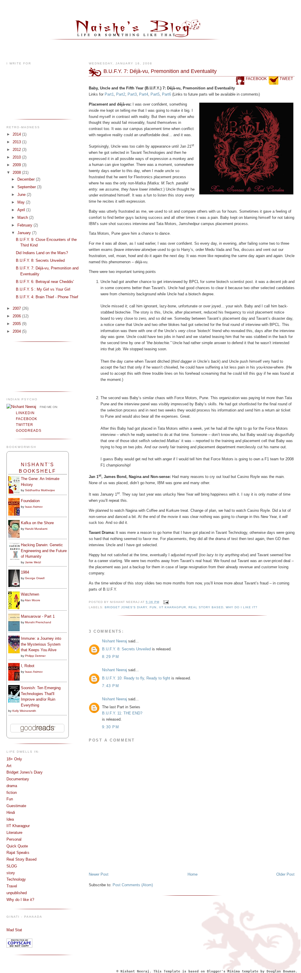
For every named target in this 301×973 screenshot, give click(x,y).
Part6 (166, 94)
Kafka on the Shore (37, 523)
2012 (17, 149)
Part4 (143, 94)
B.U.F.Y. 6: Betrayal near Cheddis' (45, 281)
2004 (17, 331)
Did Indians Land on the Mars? (42, 253)
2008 (17, 172)
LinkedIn (25, 413)
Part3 (132, 94)
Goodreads (28, 431)
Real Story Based (21, 859)
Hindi (10, 812)
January (24, 233)
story (10, 873)
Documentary (17, 779)
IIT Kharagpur (18, 826)
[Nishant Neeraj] (21, 406)
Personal (13, 839)
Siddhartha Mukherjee (40, 490)
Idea (10, 819)
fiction (11, 792)
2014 (17, 134)
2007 (17, 308)
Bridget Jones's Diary (24, 772)
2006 (17, 316)
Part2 (120, 94)
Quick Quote (17, 846)
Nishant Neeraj (114, 641)
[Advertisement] (24, 366)
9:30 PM (110, 727)
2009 (17, 165)
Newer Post (98, 874)
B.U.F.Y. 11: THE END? (122, 713)
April (21, 210)
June (22, 194)
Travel (11, 886)
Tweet (286, 78)
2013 (17, 142)
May (21, 202)
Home (193, 874)
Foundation (30, 501)
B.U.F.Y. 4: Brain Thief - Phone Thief (47, 297)
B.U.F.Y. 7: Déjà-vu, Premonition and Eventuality (160, 71)
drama (11, 786)
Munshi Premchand (38, 622)
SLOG (11, 866)
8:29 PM (110, 656)
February (25, 225)
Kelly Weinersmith (24, 710)
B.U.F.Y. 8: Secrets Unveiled (40, 260)
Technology (16, 879)
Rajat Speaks (17, 852)
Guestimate (16, 806)
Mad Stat (14, 930)
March (23, 217)
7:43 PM (110, 686)
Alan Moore (32, 600)
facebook (256, 78)
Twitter (24, 425)
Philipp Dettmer (35, 655)
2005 (17, 323)
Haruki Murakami (36, 528)
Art (8, 766)
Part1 (109, 94)
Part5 (155, 94)
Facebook (26, 419)
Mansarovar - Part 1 (38, 616)
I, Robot (27, 666)
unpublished (16, 893)
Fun (9, 799)
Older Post (285, 874)
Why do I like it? (20, 899)
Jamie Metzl (33, 562)
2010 (17, 157)
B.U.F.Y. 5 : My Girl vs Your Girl (43, 289)
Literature (14, 832)
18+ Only (14, 759)
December (26, 179)
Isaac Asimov (34, 506)
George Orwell (34, 578)
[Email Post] (165, 602)
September (27, 187)
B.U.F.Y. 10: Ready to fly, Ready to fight (136, 678)
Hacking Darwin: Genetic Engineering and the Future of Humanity (44, 551)
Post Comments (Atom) (133, 885)
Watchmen (30, 594)
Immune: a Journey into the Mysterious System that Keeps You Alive (41, 644)
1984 (25, 572)
